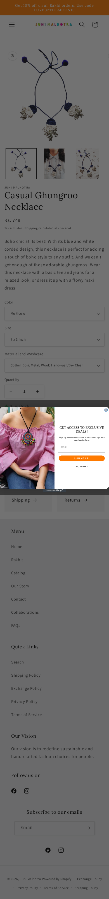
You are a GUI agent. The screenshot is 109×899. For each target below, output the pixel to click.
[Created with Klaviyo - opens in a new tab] (54, 490)
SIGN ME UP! (81, 458)
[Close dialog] (106, 410)
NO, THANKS (82, 466)
